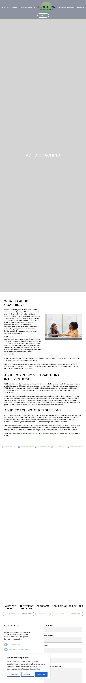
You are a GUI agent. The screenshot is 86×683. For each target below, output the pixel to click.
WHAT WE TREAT (12, 7)
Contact (43, 15)
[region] (27, 666)
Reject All (27, 674)
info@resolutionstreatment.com (20, 649)
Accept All (41, 674)
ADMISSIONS (71, 7)
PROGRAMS (62, 7)
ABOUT (3, 7)
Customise (14, 674)
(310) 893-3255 (14, 644)
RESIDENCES (80, 7)
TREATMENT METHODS (27, 7)
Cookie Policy (35, 669)
